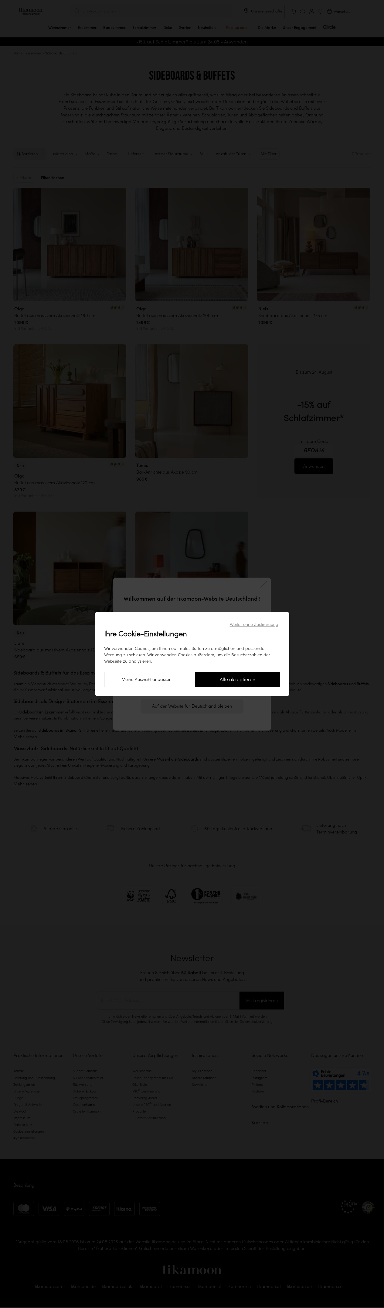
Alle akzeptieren (237, 679)
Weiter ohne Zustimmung (254, 624)
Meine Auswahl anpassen (146, 679)
